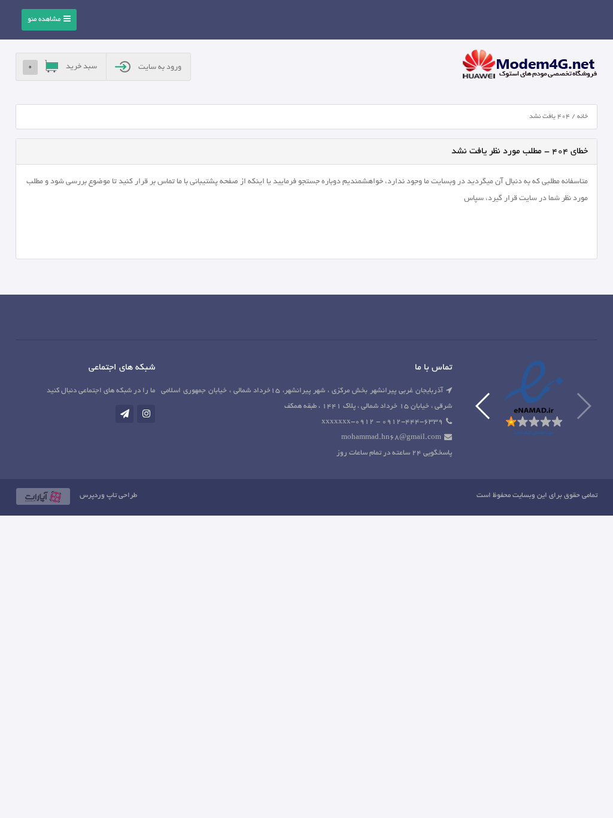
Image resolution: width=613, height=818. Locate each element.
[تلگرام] (124, 414)
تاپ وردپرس (98, 495)
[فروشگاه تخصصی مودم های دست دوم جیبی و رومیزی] (529, 66)
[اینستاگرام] (146, 414)
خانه (582, 116)
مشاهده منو (44, 19)
